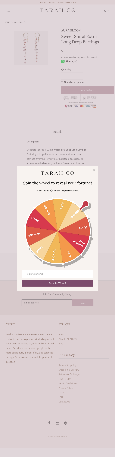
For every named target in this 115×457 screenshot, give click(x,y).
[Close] (94, 170)
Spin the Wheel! (57, 283)
